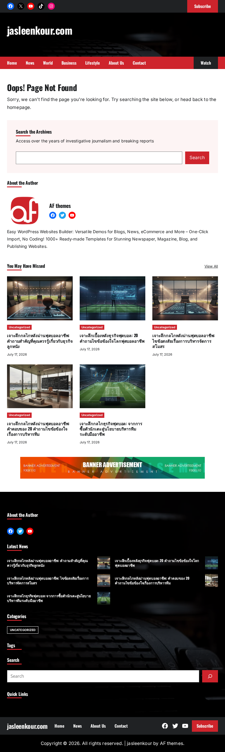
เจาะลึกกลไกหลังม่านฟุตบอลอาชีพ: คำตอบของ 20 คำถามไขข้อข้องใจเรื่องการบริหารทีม (38, 428)
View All (211, 266)
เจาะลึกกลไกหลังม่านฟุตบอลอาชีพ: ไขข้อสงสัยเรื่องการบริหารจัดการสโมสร (183, 340)
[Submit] (210, 676)
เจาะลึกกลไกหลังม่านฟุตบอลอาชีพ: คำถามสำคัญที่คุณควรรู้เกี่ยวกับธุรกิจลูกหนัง (40, 340)
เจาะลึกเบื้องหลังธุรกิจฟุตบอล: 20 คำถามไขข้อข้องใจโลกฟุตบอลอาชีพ (112, 338)
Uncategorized (19, 327)
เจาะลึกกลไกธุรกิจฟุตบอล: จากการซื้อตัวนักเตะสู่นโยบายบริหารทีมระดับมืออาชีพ (111, 428)
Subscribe (205, 726)
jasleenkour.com (39, 30)
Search (197, 157)
